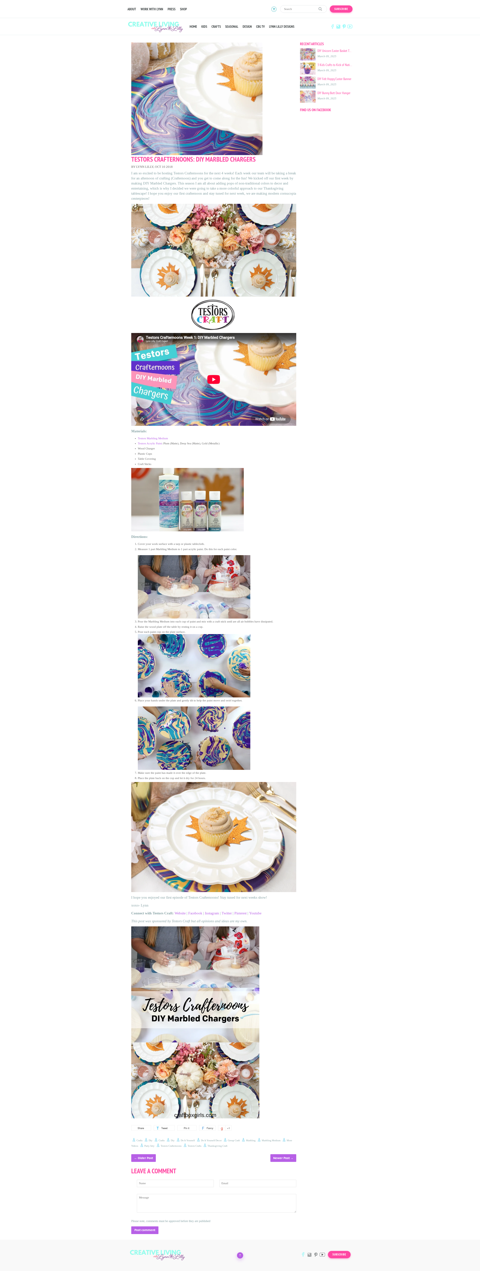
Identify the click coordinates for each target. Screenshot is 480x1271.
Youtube (255, 913)
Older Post (145, 1158)
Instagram (338, 26)
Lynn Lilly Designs (281, 26)
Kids (204, 26)
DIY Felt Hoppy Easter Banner (334, 79)
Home (193, 26)
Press (172, 9)
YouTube (349, 26)
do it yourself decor (211, 1140)
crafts (139, 1140)
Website (180, 913)
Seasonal (231, 26)
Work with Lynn (152, 9)
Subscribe (341, 9)
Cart (274, 9)
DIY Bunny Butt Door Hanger (333, 93)
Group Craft (234, 1140)
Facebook (332, 26)
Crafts (216, 26)
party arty (149, 1145)
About (132, 9)
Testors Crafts (194, 1145)
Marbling (251, 1140)
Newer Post (281, 1158)
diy (150, 1140)
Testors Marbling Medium (153, 438)
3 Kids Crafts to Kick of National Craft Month (334, 65)
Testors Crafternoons (171, 1145)
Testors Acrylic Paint (150, 443)
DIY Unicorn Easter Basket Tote (334, 51)
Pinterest (344, 26)
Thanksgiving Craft (217, 1145)
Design (247, 26)
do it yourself (188, 1140)
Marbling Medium (271, 1140)
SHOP (183, 9)
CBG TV (260, 26)
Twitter (227, 913)
